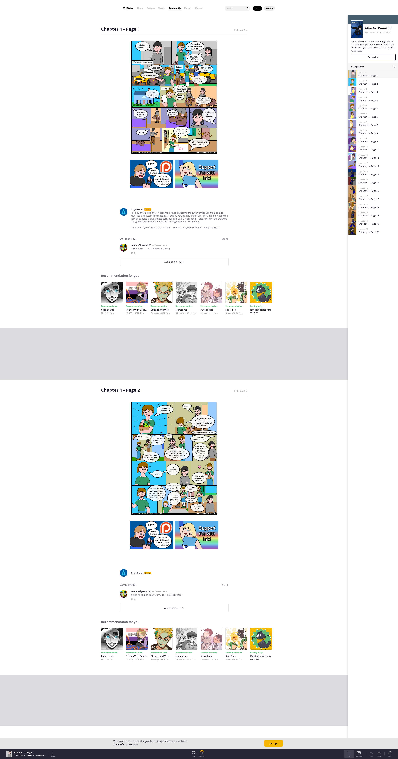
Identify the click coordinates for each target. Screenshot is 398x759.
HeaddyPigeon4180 (141, 245)
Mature (188, 8)
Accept (274, 743)
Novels (161, 8)
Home (140, 8)
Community (174, 8)
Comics (151, 8)
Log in (257, 8)
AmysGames (137, 209)
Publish (269, 8)
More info (118, 744)
